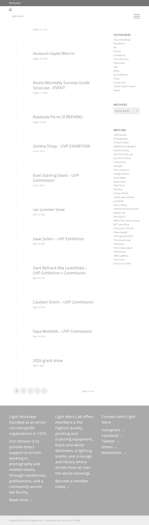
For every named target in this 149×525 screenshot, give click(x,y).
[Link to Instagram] (121, 520)
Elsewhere (119, 43)
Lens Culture (120, 205)
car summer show (49, 209)
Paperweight (121, 232)
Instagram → (113, 429)
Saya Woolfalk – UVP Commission (62, 331)
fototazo (118, 189)
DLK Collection (121, 170)
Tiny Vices (119, 259)
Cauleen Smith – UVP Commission (63, 302)
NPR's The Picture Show (127, 220)
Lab (116, 67)
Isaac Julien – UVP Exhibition (58, 238)
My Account (15, 2)
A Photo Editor (121, 142)
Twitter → (111, 441)
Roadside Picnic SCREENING (58, 116)
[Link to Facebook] (115, 520)
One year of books (124, 228)
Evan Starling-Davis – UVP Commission (56, 178)
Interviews (119, 63)
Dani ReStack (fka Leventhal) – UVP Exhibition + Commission (60, 270)
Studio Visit (120, 82)
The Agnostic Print (123, 236)
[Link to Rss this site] (137, 520)
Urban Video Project (125, 86)
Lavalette (119, 201)
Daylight (118, 166)
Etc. (115, 47)
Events (117, 51)
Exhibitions (120, 55)
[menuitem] (15, 3)
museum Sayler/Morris (53, 53)
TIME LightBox (121, 255)
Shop (116, 78)
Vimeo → (109, 446)
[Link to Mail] (104, 520)
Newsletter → (114, 452)
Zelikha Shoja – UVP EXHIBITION (61, 146)
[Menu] (135, 16)
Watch (117, 90)
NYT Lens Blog (121, 224)
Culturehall (120, 162)
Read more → (21, 499)
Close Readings (122, 39)
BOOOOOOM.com (123, 154)
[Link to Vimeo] (126, 520)
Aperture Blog (121, 150)
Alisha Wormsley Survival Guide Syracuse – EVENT (61, 85)
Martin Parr (120, 212)
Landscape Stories (124, 197)
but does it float (122, 158)
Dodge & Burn (121, 173)
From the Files (121, 59)
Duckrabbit (120, 177)
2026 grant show (48, 360)
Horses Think (121, 193)
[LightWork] (16, 16)
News (117, 70)
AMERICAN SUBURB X (125, 146)
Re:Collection (121, 74)
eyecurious (120, 181)
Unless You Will (122, 263)
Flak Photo (119, 185)
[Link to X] (110, 520)
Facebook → (112, 435)
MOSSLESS (120, 216)
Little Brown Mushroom (126, 208)
